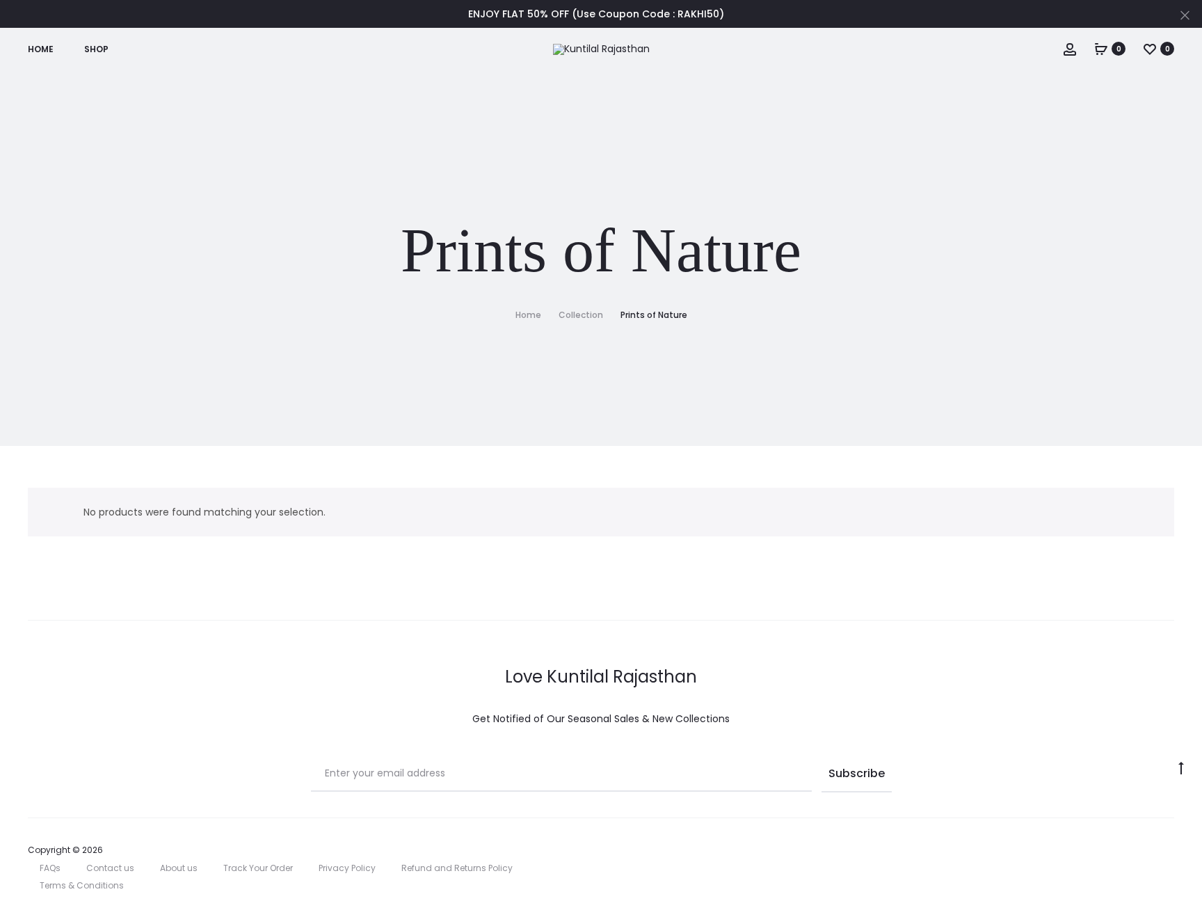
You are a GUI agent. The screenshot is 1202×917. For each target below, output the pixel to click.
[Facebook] (1140, 850)
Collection (581, 315)
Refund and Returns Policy (457, 868)
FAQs (50, 868)
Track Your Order (258, 868)
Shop (96, 49)
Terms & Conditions (82, 885)
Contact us (110, 868)
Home (41, 49)
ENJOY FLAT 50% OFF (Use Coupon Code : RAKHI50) (596, 14)
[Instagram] (1109, 850)
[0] (1101, 49)
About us (179, 868)
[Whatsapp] (1170, 850)
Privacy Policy (347, 868)
